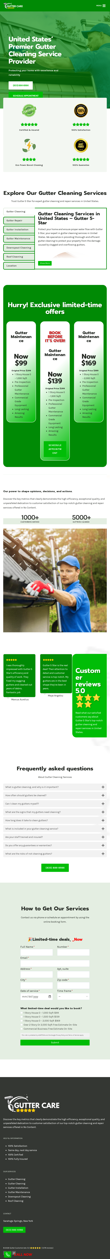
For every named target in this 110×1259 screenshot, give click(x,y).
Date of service (30, 990)
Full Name (27, 946)
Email (24, 957)
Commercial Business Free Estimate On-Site (48, 1028)
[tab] (19, 211)
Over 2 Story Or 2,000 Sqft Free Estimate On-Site (50, 1024)
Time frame (65, 990)
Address (26, 968)
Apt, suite (63, 968)
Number (63, 946)
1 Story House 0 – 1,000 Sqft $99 (41, 1012)
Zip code (63, 979)
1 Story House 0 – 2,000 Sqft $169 (42, 1020)
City (23, 979)
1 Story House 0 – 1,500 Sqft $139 (41, 1016)
